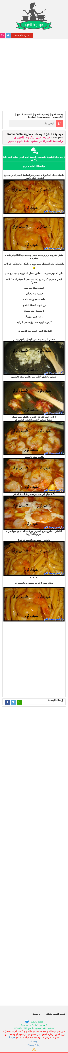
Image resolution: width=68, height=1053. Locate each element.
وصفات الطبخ (57, 114)
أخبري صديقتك (44, 117)
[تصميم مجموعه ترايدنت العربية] (34, 1021)
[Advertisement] (34, 75)
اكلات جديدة (58, 117)
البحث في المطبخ (24, 114)
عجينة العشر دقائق (56, 1013)
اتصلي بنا (31, 117)
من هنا (12, 1037)
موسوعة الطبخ (54, 134)
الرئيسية (37, 1013)
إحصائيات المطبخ (41, 114)
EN (2, 35)
